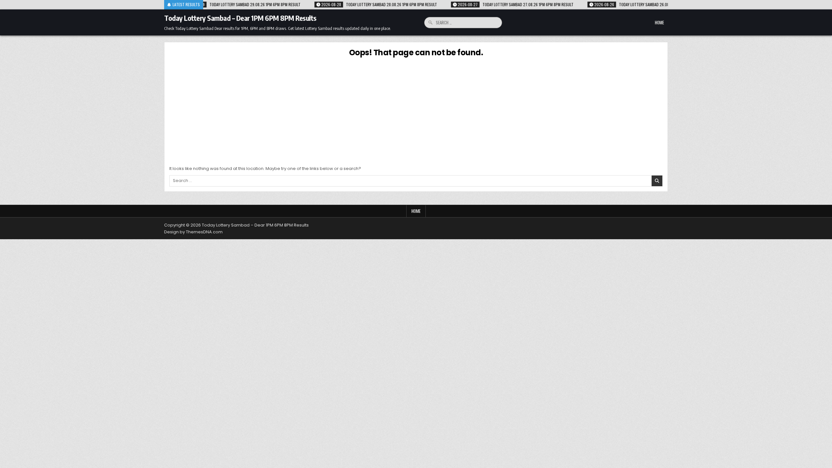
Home (659, 22)
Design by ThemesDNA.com (193, 232)
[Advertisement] (416, 110)
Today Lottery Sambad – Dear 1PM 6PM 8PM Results (240, 17)
